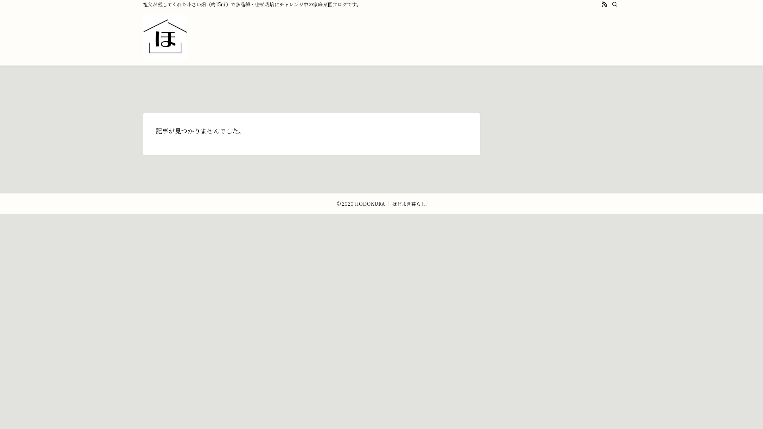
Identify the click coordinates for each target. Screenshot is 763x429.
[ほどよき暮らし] (165, 37)
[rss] (604, 4)
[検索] (615, 4)
